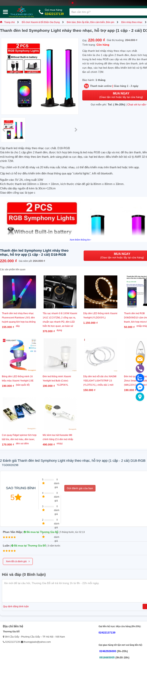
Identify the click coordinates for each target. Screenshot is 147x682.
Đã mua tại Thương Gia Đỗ (42, 532)
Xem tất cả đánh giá (18, 561)
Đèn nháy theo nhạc (131, 22)
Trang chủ (9, 22)
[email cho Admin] (140, 359)
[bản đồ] (140, 397)
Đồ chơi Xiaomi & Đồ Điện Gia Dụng (41, 22)
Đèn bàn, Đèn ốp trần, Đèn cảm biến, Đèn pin (90, 22)
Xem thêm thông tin (80, 239)
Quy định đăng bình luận (16, 606)
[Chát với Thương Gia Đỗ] (140, 387)
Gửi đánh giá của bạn (80, 488)
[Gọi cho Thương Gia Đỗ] (140, 368)
